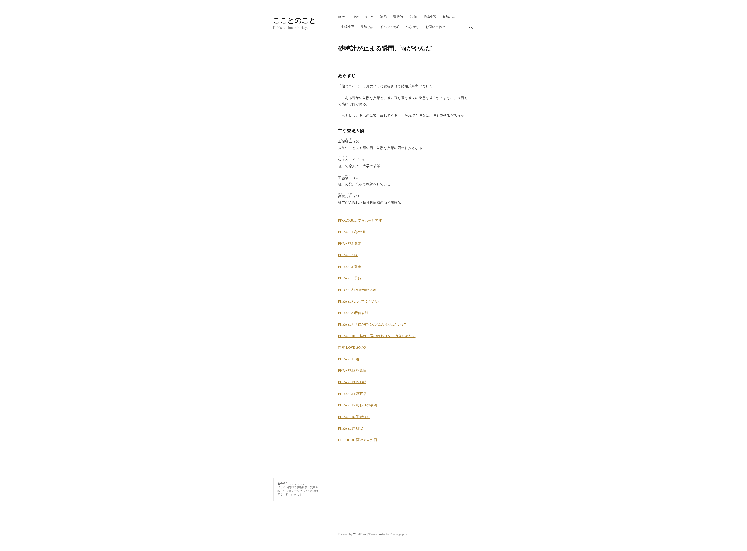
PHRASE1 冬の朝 (351, 231)
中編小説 (347, 27)
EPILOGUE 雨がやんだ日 (357, 439)
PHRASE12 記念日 (352, 370)
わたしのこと (364, 16)
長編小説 (367, 27)
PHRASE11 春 (348, 359)
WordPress (359, 534)
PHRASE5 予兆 (349, 278)
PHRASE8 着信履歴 (353, 312)
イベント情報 (390, 27)
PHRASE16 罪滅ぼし (354, 416)
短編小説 (449, 16)
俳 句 (413, 16)
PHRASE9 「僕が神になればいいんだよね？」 (374, 324)
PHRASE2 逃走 (349, 243)
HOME (342, 16)
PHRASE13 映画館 (352, 382)
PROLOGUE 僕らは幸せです (360, 220)
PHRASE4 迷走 (349, 266)
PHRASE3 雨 (348, 255)
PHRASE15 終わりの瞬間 (357, 405)
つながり (412, 27)
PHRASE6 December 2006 (357, 289)
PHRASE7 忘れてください (358, 301)
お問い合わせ (435, 27)
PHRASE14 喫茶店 (352, 393)
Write (382, 534)
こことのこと (294, 20)
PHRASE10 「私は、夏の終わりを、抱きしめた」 (377, 335)
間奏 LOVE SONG (352, 347)
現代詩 (398, 16)
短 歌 (383, 16)
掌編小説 (429, 16)
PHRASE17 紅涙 (350, 428)
